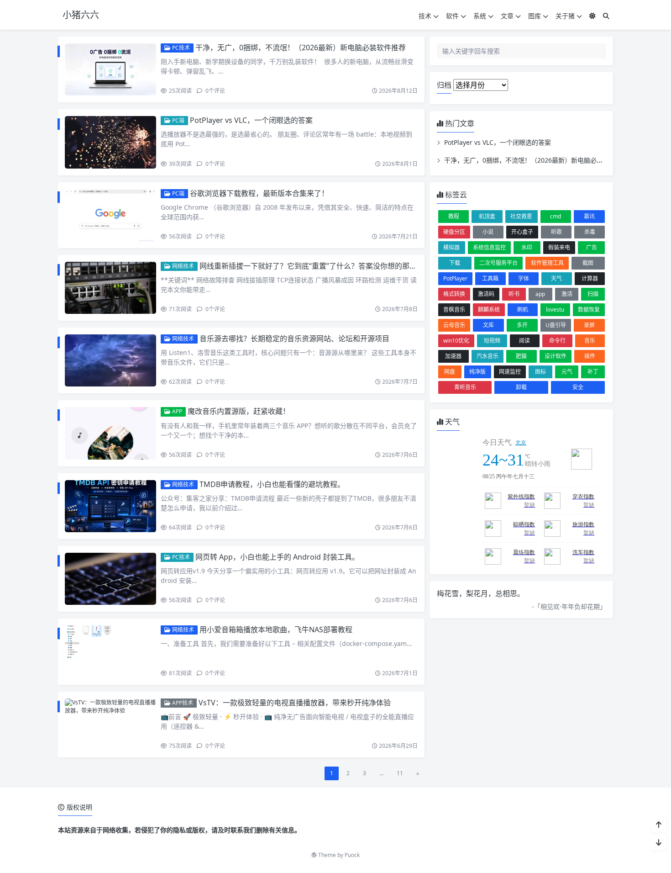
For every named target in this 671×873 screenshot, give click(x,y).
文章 (507, 15)
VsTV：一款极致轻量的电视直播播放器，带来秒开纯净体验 (295, 703)
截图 (587, 263)
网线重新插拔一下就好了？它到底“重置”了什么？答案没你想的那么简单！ (319, 266)
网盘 (449, 372)
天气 (556, 278)
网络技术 (182, 266)
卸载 (521, 387)
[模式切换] (592, 16)
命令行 (557, 340)
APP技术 (182, 703)
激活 (566, 294)
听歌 (556, 232)
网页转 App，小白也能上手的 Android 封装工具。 (277, 557)
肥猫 (521, 356)
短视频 (492, 340)
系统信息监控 (489, 247)
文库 (488, 325)
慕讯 (589, 216)
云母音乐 (454, 325)
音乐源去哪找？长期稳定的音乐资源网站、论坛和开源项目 (294, 338)
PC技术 (180, 48)
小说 (487, 232)
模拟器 (451, 247)
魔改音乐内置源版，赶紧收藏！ (239, 411)
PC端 (177, 120)
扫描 (592, 294)
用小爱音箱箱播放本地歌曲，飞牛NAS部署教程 (275, 629)
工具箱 (490, 278)
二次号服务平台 (498, 263)
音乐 (589, 340)
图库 (534, 15)
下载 (454, 263)
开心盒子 (522, 232)
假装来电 (559, 247)
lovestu (555, 309)
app (540, 294)
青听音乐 (465, 387)
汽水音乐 (487, 356)
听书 (513, 294)
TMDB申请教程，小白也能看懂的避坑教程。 (272, 484)
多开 (522, 325)
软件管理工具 (547, 263)
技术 (425, 15)
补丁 (592, 372)
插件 (589, 356)
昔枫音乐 (454, 309)
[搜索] (606, 16)
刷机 (522, 309)
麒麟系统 (489, 309)
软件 (452, 15)
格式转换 (454, 294)
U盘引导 (555, 325)
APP (176, 411)
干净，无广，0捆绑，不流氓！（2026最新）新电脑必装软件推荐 (300, 47)
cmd (555, 216)
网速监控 (510, 372)
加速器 (453, 356)
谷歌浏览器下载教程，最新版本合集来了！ (259, 193)
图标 (540, 372)
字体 (523, 278)
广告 (591, 247)
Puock (352, 855)
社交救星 (521, 216)
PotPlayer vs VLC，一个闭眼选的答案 (251, 120)
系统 (479, 15)
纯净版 (477, 372)
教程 (453, 216)
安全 (577, 387)
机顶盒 (487, 216)
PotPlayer (455, 278)
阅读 (524, 340)
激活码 (486, 294)
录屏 (589, 325)
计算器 (590, 278)
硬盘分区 (454, 232)
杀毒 (589, 232)
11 (400, 773)
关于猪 (565, 15)
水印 (526, 247)
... (381, 773)
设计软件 (555, 356)
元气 (566, 372)
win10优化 (456, 340)
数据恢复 (589, 309)
